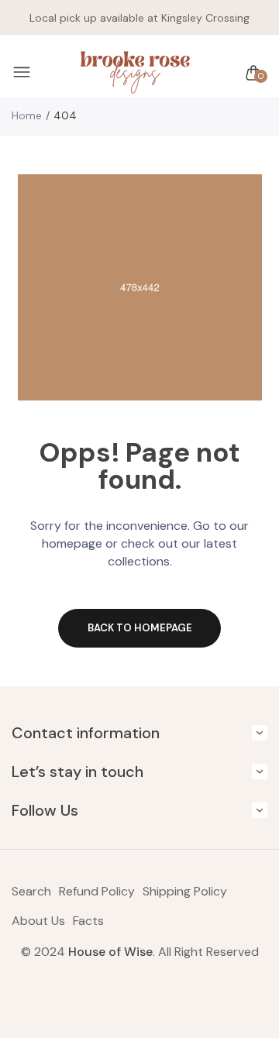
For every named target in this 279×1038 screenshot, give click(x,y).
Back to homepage (140, 627)
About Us (38, 921)
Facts (88, 921)
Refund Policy (97, 891)
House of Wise (110, 951)
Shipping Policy (185, 891)
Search (31, 891)
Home (27, 115)
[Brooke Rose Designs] (136, 73)
